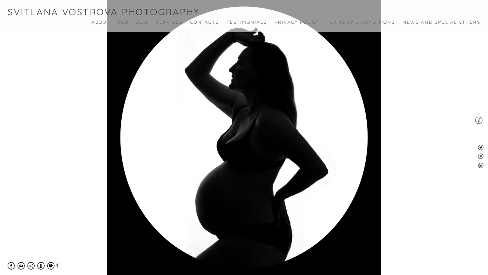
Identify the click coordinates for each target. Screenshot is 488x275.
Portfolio (133, 22)
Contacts (204, 22)
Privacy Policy (296, 22)
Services (169, 22)
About (101, 22)
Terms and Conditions (361, 22)
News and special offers (441, 22)
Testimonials (246, 22)
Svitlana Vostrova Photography (104, 12)
